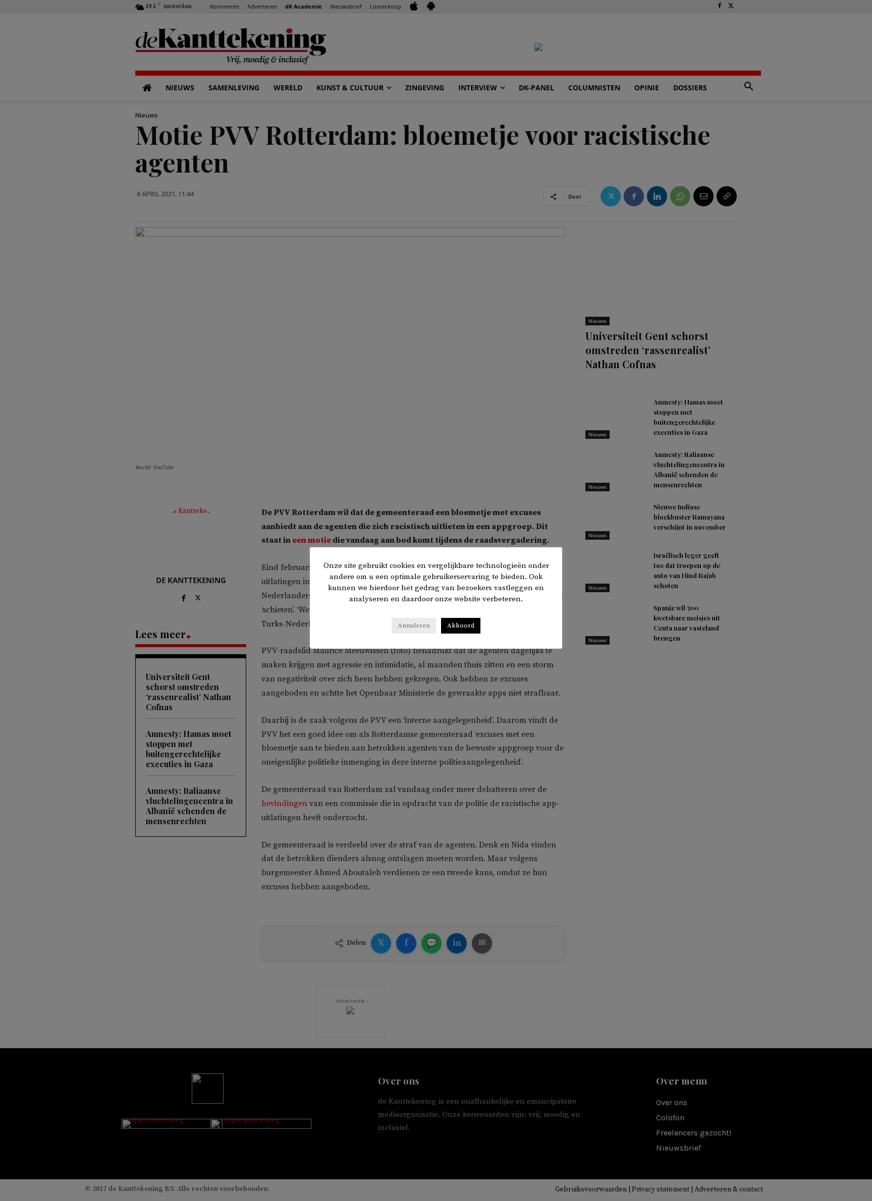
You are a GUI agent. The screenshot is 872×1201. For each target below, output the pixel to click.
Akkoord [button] (460, 625)
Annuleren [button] (414, 625)
